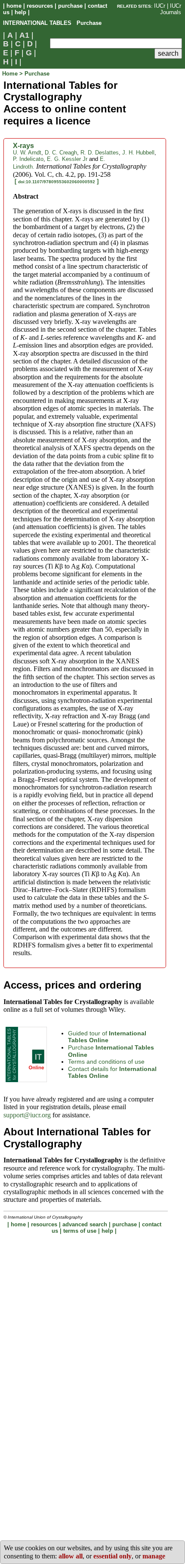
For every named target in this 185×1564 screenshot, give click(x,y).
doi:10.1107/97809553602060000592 (56, 181)
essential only (112, 1556)
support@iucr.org (27, 1115)
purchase (70, 6)
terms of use (79, 1231)
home (14, 6)
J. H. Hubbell (138, 152)
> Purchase (34, 73)
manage (153, 1556)
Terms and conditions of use (106, 1061)
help (20, 12)
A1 (24, 35)
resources (40, 6)
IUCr (159, 6)
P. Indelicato (28, 159)
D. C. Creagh (61, 152)
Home (10, 73)
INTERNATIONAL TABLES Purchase (52, 23)
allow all (71, 1556)
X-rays (23, 145)
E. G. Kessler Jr (67, 159)
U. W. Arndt (27, 152)
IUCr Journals (170, 9)
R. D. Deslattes (99, 152)
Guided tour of (107, 1037)
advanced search (84, 1224)
